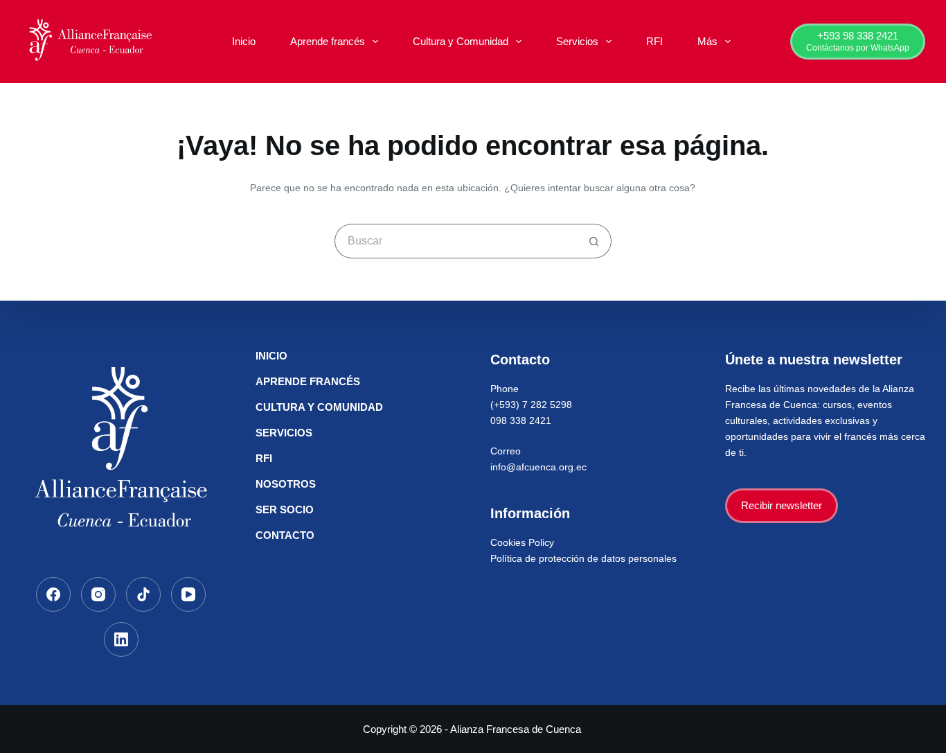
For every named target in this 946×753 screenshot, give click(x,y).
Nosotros (286, 484)
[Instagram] (98, 594)
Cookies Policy (522, 542)
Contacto (285, 535)
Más (707, 41)
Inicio (244, 41)
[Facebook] (53, 594)
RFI (654, 41)
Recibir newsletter (781, 505)
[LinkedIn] (121, 639)
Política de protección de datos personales (583, 558)
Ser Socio (285, 509)
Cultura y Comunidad (460, 41)
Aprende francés (327, 41)
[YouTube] (188, 594)
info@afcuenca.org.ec (538, 466)
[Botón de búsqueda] (594, 241)
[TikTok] (143, 594)
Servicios (577, 41)
